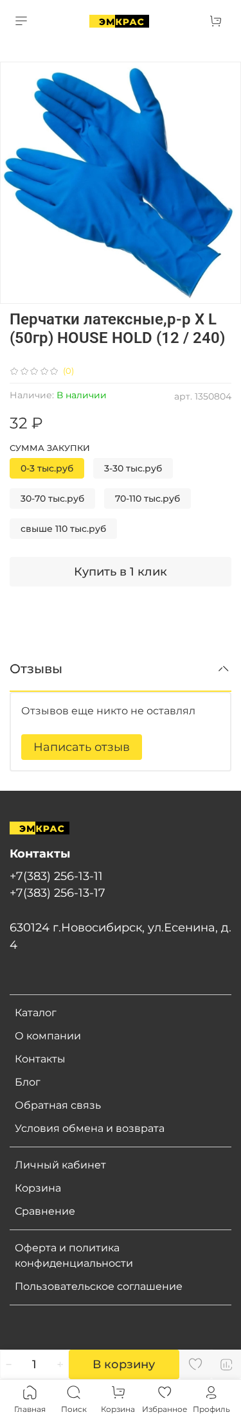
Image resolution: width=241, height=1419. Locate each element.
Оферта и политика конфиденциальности (74, 1255)
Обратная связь (58, 1105)
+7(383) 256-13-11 (56, 876)
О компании (48, 1036)
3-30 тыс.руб (133, 468)
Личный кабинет (60, 1165)
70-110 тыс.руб (147, 498)
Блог (27, 1082)
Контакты (40, 1059)
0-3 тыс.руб (47, 468)
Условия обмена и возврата (90, 1128)
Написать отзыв (81, 747)
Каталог (36, 1013)
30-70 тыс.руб (52, 498)
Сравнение (45, 1211)
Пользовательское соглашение (99, 1286)
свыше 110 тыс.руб (63, 528)
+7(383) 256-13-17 (57, 892)
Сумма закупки (50, 448)
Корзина (38, 1188)
